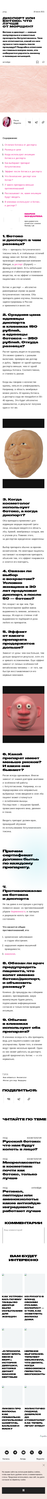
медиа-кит (40, 1459)
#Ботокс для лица (10, 1080)
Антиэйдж (6, 62)
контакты (6, 1459)
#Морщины (22, 1080)
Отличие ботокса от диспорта (20, 145)
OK (23, 1490)
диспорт (18, 264)
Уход (5, 12)
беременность (18, 911)
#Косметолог (22, 1077)
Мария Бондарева (33, 215)
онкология (10, 954)
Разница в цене (13, 149)
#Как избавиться (9, 1077)
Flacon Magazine (17, 122)
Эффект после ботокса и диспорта (23, 171)
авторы (23, 1459)
